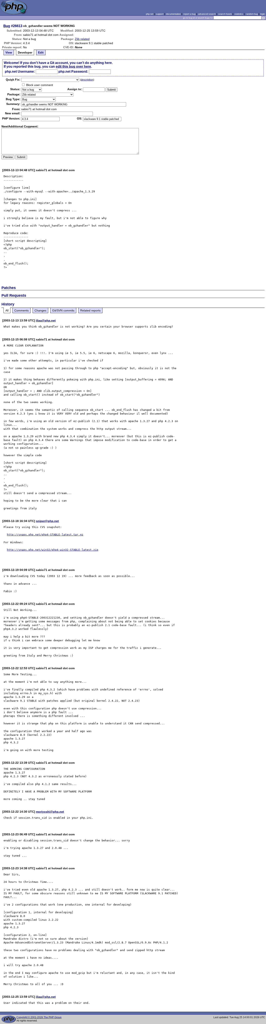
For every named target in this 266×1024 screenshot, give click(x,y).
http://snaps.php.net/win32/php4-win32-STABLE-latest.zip (52, 549)
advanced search (207, 14)
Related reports (90, 310)
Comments (21, 310)
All (7, 310)
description (87, 79)
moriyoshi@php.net (50, 811)
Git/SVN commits (63, 310)
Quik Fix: (13, 79)
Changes (40, 310)
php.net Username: (20, 71)
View (8, 52)
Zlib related (82, 39)
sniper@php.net (47, 521)
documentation (173, 14)
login (262, 14)
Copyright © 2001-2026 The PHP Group (39, 1017)
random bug (252, 14)
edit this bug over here (73, 66)
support (160, 14)
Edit (41, 52)
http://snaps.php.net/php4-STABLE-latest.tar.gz (45, 534)
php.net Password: (73, 71)
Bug (6, 26)
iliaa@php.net (46, 320)
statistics (238, 14)
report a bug (189, 14)
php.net (149, 14)
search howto (225, 14)
